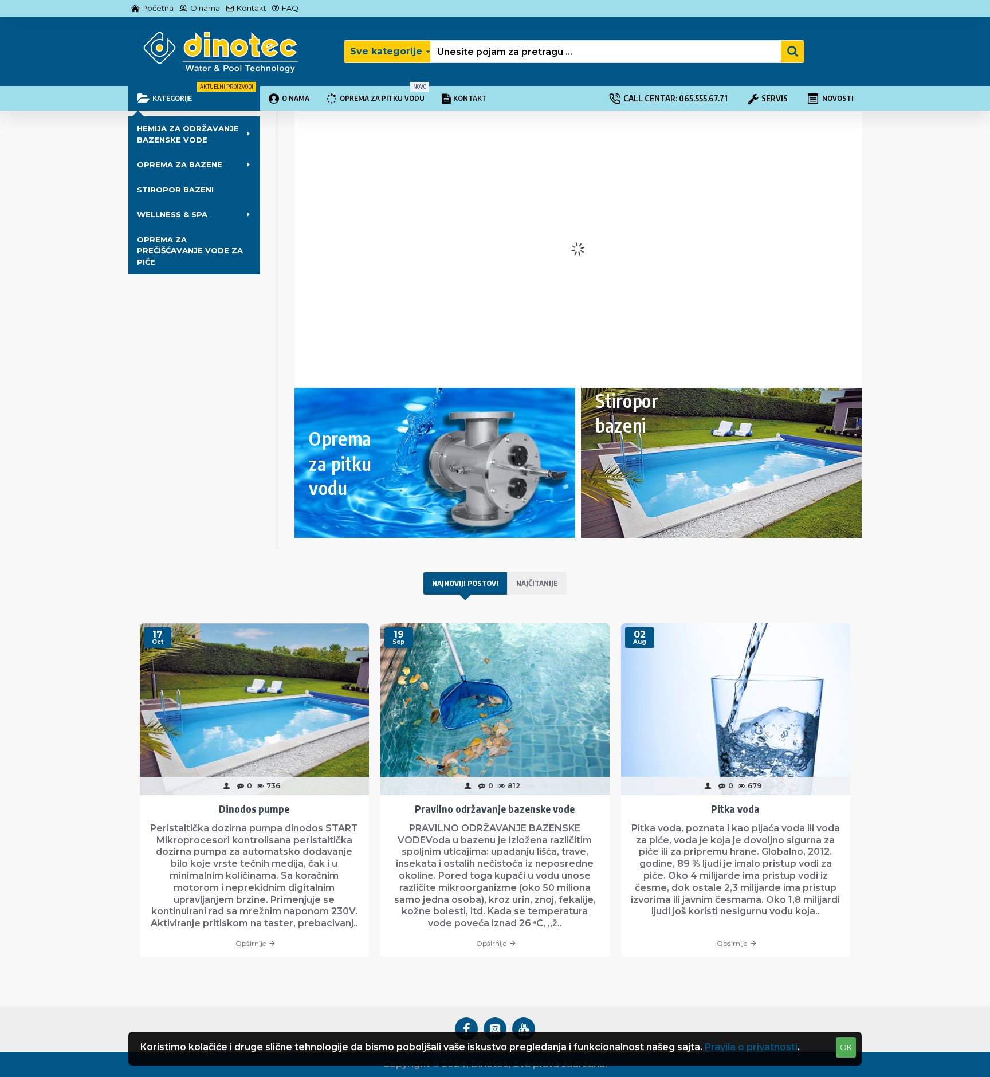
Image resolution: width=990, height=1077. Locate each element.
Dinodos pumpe (254, 808)
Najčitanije (537, 583)
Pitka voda (735, 808)
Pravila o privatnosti (751, 1046)
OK (846, 1047)
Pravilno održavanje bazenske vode (495, 808)
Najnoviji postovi (465, 583)
